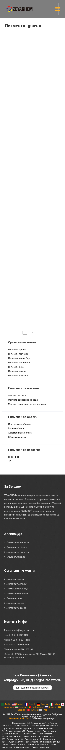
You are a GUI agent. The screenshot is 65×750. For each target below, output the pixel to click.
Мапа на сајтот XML (19, 718)
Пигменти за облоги (16, 547)
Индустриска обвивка (19, 424)
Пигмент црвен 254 (40, 726)
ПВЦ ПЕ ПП (14, 457)
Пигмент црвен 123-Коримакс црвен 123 (34, 135)
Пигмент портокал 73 (15, 731)
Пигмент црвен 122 (21, 723)
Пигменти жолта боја (19, 358)
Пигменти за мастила (17, 542)
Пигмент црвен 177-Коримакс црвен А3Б (34, 218)
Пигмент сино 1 (23, 747)
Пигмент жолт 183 (33, 742)
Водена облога (16, 428)
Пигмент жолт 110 (31, 736)
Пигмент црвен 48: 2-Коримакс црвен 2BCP (35, 52)
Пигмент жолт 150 (15, 739)
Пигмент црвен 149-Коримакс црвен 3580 (34, 171)
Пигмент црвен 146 (40, 723)
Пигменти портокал (18, 354)
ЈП (9, 461)
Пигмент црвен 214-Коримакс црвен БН (34, 289)
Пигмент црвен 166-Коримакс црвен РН (34, 182)
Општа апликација (15, 556)
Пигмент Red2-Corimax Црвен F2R (34, 41)
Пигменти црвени (17, 349)
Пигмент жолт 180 (15, 742)
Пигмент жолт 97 (18, 744)
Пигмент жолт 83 (13, 736)
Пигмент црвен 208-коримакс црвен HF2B (34, 277)
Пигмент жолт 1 (34, 731)
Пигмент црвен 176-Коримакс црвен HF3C (34, 206)
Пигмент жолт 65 (29, 734)
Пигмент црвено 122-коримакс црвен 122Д (35, 123)
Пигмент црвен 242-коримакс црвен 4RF (34, 301)
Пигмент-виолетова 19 (37, 744)
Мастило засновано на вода (23, 399)
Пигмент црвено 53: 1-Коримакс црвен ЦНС (36, 88)
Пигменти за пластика (17, 552)
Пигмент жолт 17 (12, 734)
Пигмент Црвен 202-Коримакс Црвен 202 (35, 253)
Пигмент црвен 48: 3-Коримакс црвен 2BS (35, 64)
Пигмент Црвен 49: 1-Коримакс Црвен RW (35, 76)
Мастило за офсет (17, 395)
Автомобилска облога (20, 432)
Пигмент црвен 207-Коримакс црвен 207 (34, 265)
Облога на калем (17, 437)
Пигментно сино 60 (40, 747)
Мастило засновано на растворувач (27, 404)
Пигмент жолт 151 (33, 739)
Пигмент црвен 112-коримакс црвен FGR (34, 111)
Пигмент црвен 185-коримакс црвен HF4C (34, 242)
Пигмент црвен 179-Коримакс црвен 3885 (34, 230)
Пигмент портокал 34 (25, 728)
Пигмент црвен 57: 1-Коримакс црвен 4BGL (35, 100)
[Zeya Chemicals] (20, 7)
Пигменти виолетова (19, 362)
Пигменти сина (16, 367)
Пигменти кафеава (18, 375)
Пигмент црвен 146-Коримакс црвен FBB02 (34, 159)
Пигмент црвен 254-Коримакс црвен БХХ (34, 312)
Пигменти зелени (17, 371)
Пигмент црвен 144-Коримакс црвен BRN (34, 147)
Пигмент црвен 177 (21, 726)
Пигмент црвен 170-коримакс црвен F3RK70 (34, 194)
